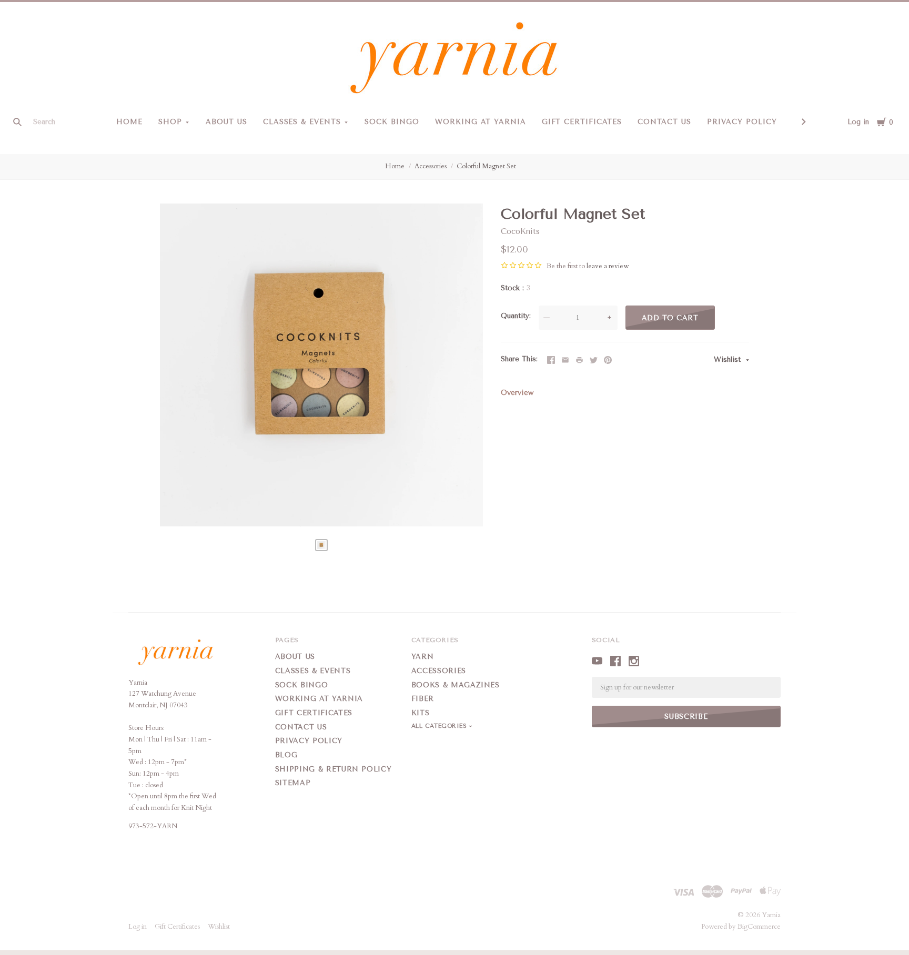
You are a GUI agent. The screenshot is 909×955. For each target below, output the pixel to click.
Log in (858, 122)
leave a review (608, 266)
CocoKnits (520, 231)
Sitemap (293, 783)
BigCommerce (759, 926)
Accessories (431, 166)
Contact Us (664, 122)
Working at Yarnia (480, 122)
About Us (226, 122)
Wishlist (728, 359)
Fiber (422, 699)
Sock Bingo (392, 122)
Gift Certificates (582, 122)
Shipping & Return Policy (333, 769)
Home (129, 122)
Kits (420, 713)
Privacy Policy (742, 122)
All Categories (440, 726)
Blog (286, 755)
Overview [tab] (517, 392)
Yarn (422, 657)
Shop (170, 122)
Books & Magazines (455, 685)
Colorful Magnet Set (486, 166)
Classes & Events (302, 122)
